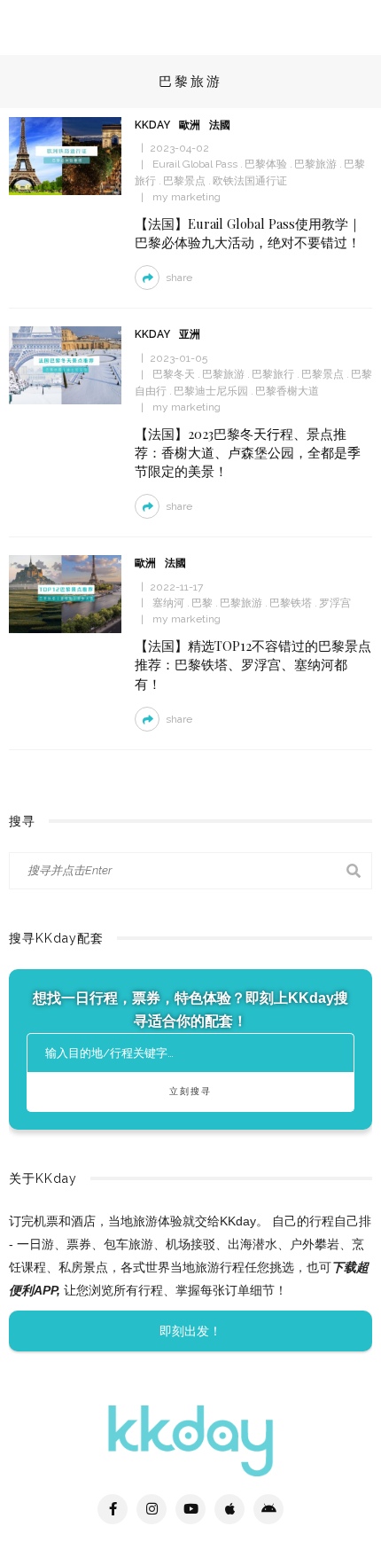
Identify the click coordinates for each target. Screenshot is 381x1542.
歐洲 (189, 125)
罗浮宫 (335, 603)
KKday (152, 125)
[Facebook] (112, 1509)
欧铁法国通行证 (250, 181)
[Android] (268, 1509)
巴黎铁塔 (290, 603)
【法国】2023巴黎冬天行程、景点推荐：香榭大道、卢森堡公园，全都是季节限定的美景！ (248, 452)
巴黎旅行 (273, 374)
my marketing (186, 197)
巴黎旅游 (315, 164)
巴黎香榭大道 (287, 391)
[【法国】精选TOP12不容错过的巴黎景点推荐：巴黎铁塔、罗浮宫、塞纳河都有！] (65, 592)
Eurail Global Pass (194, 164)
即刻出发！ (190, 1331)
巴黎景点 (184, 181)
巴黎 (202, 603)
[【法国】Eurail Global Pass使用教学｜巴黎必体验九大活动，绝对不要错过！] (65, 154)
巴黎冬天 (173, 374)
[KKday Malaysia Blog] (190, 1439)
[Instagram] (151, 1509)
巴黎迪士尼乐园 (211, 391)
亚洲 (189, 334)
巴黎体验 (266, 164)
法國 (219, 125)
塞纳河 (168, 603)
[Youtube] (190, 1509)
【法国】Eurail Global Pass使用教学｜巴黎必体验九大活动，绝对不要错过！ (248, 233)
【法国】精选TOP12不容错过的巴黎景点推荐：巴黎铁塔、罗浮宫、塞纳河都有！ (253, 664)
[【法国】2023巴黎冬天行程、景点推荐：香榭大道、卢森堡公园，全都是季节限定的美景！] (65, 364)
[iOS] (229, 1509)
